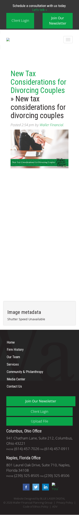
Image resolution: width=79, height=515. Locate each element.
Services (13, 364)
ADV (55, 506)
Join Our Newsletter (57, 21)
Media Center (16, 379)
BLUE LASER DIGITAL (52, 498)
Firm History (15, 349)
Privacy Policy (64, 502)
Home (11, 342)
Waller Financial (51, 124)
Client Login (20, 20)
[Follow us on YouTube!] (54, 486)
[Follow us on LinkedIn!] (44, 486)
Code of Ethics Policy (35, 506)
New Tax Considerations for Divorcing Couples (38, 82)
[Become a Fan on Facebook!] (25, 486)
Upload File (39, 421)
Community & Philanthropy (25, 372)
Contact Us (14, 386)
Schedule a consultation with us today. (39, 8)
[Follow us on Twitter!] (34, 486)
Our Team (13, 357)
